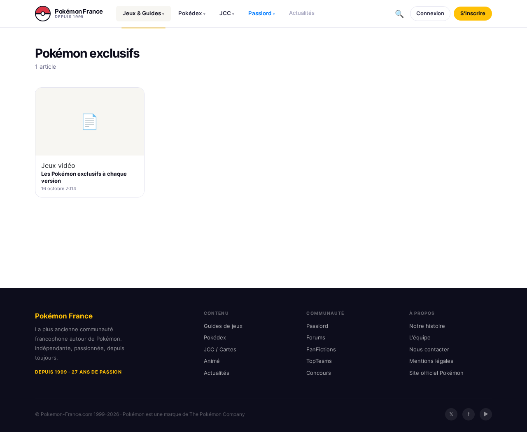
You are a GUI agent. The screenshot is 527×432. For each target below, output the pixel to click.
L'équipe (420, 337)
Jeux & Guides (143, 13)
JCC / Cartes (220, 349)
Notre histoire (427, 326)
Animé (212, 361)
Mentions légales (431, 361)
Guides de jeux (223, 326)
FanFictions (321, 349)
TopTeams (319, 361)
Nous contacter (429, 349)
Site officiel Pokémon (436, 372)
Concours (318, 372)
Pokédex (191, 13)
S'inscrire (472, 13)
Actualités (302, 12)
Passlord (261, 13)
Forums (315, 337)
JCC (226, 13)
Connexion (430, 13)
